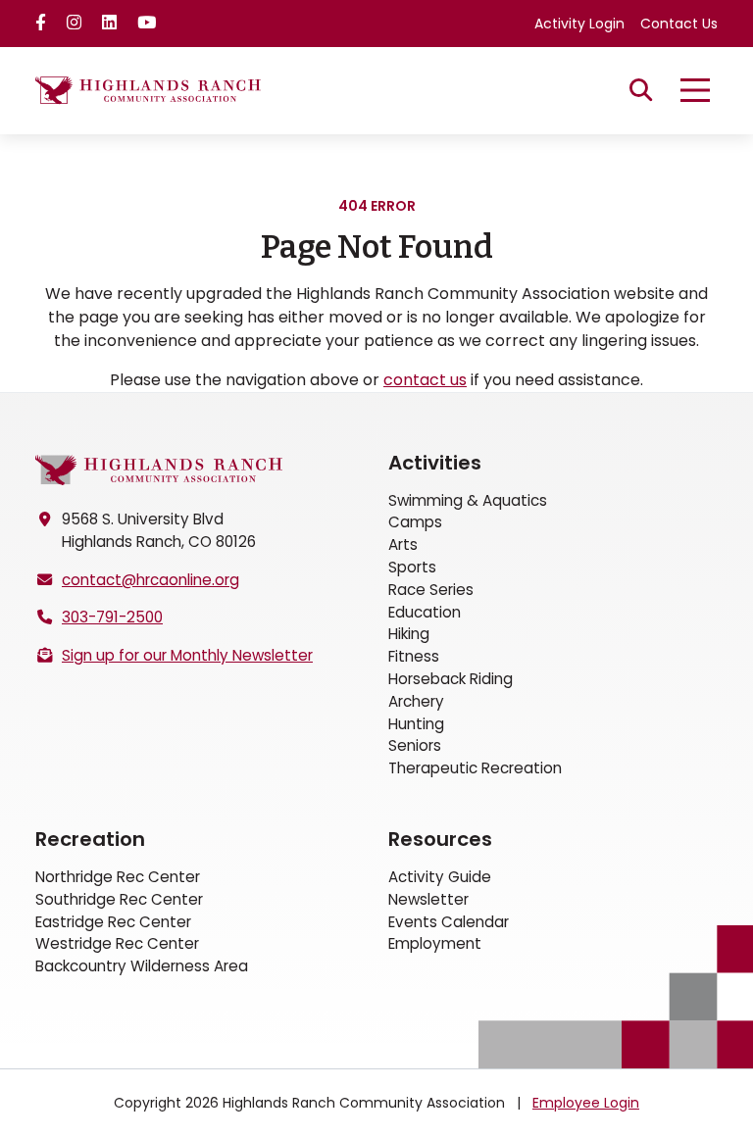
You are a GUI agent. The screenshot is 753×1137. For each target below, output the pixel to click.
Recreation (90, 839)
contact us (425, 380)
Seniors (414, 745)
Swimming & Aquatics (467, 500)
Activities (434, 462)
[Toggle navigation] (695, 90)
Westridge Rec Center (117, 943)
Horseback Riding (450, 678)
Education (424, 612)
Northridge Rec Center (117, 876)
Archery (416, 701)
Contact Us (679, 23)
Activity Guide (439, 876)
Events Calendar (448, 922)
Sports (412, 567)
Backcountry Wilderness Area (141, 966)
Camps (415, 522)
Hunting (416, 724)
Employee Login (585, 1102)
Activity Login (579, 23)
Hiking (408, 633)
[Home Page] (158, 470)
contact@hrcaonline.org (150, 579)
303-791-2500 (112, 617)
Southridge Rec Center (119, 899)
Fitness (413, 656)
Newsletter (428, 899)
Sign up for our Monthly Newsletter (187, 655)
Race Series (431, 589)
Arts (403, 544)
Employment (434, 943)
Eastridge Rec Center (113, 922)
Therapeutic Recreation (475, 768)
